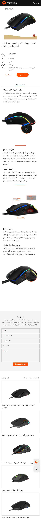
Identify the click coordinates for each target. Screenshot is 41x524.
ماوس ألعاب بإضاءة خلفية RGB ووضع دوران (17, 463)
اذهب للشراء (8, 75)
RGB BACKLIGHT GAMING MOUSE (15, 518)
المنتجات (36, 378)
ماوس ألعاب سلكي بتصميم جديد (13, 490)
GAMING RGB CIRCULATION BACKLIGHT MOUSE (18, 406)
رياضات (25, 378)
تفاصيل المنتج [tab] (20, 84)
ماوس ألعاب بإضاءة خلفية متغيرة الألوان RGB (18, 435)
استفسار (22, 75)
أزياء (30, 378)
